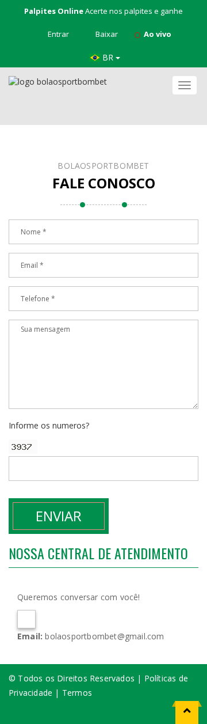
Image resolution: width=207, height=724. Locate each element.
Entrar (57, 34)
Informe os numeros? (49, 425)
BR (109, 57)
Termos (77, 692)
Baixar (106, 34)
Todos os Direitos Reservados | (81, 678)
